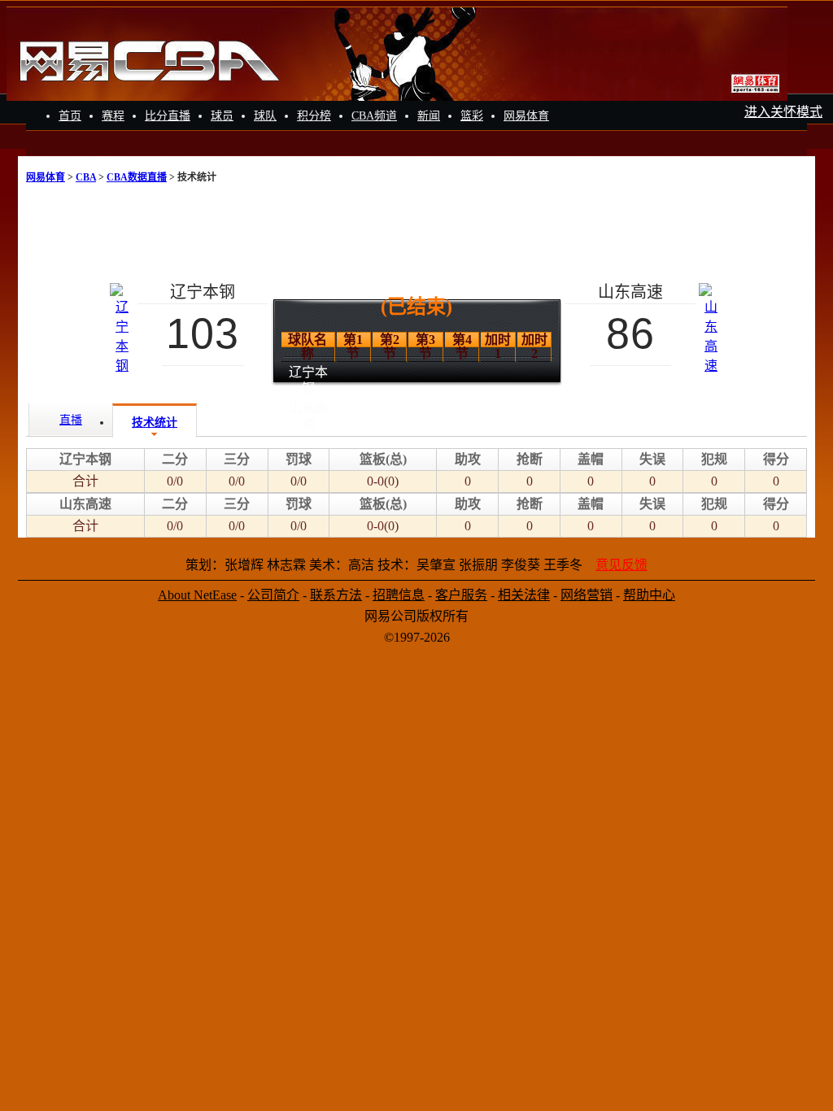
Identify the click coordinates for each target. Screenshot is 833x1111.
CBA (86, 177)
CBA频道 (374, 116)
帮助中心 (649, 595)
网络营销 (586, 595)
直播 (70, 420)
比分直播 (167, 116)
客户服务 (461, 595)
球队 (265, 116)
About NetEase (197, 595)
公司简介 (273, 595)
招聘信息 (399, 595)
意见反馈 (621, 565)
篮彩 (471, 116)
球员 (222, 116)
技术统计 (154, 422)
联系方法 (336, 595)
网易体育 (526, 116)
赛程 (113, 116)
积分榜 (314, 116)
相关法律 (524, 595)
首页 (70, 116)
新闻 (428, 116)
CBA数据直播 (137, 177)
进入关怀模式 (783, 112)
